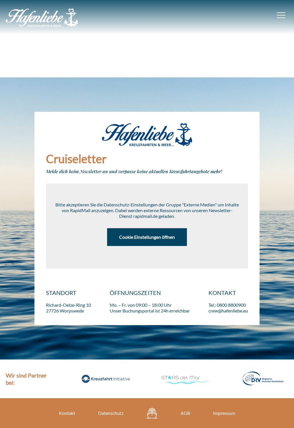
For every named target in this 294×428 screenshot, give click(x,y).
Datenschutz (110, 413)
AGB (185, 413)
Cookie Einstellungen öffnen (147, 237)
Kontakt (67, 413)
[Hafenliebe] (152, 413)
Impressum (224, 413)
